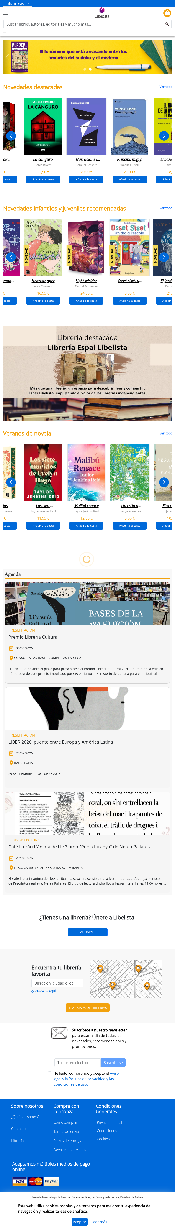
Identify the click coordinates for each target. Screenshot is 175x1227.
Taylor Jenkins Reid (43, 511)
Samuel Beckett (86, 165)
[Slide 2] (90, 69)
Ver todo (166, 86)
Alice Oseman (43, 286)
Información (16, 3)
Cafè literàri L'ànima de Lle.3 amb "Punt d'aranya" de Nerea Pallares (79, 847)
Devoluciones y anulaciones (72, 1149)
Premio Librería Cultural (33, 637)
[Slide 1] (84, 69)
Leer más (99, 1221)
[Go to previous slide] (11, 136)
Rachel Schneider (86, 286)
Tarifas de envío (66, 1131)
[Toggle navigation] (5, 12)
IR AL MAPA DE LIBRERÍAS (87, 1007)
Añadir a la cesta (43, 179)
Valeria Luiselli (129, 165)
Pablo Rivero (43, 165)
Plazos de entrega (68, 1140)
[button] (7, 57)
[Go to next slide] (164, 136)
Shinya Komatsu (130, 511)
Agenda (13, 574)
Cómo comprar (66, 1122)
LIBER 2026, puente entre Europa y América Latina (60, 742)
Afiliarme (87, 932)
